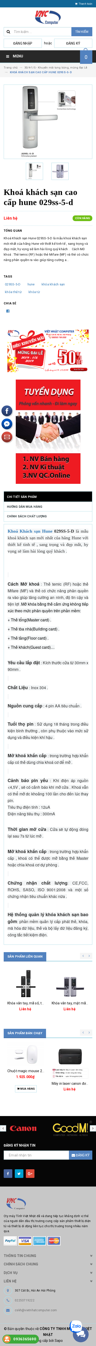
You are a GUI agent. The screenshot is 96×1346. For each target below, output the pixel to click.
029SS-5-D (12, 284)
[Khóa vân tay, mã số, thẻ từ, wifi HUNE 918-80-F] (25, 983)
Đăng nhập (22, 43)
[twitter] (19, 1173)
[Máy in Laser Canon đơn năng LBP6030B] (70, 1060)
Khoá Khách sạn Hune (30, 531)
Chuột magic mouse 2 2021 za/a (33, 1071)
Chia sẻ (10, 303)
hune (31, 284)
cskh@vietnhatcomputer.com (36, 1310)
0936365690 (24, 1339)
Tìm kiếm (81, 32)
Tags (8, 276)
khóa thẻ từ (13, 292)
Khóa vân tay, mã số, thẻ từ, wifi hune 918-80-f (44, 1003)
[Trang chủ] (48, 17)
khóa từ (34, 292)
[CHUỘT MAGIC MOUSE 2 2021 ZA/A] (25, 1054)
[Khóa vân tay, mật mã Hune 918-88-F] (70, 983)
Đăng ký (73, 43)
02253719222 (24, 1300)
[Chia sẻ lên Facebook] (8, 311)
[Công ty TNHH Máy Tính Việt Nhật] (48, 1204)
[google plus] (30, 1173)
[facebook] (8, 1173)
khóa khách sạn (53, 284)
